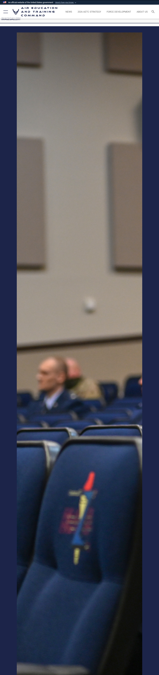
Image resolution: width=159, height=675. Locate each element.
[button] (66, 2)
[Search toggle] (153, 11)
